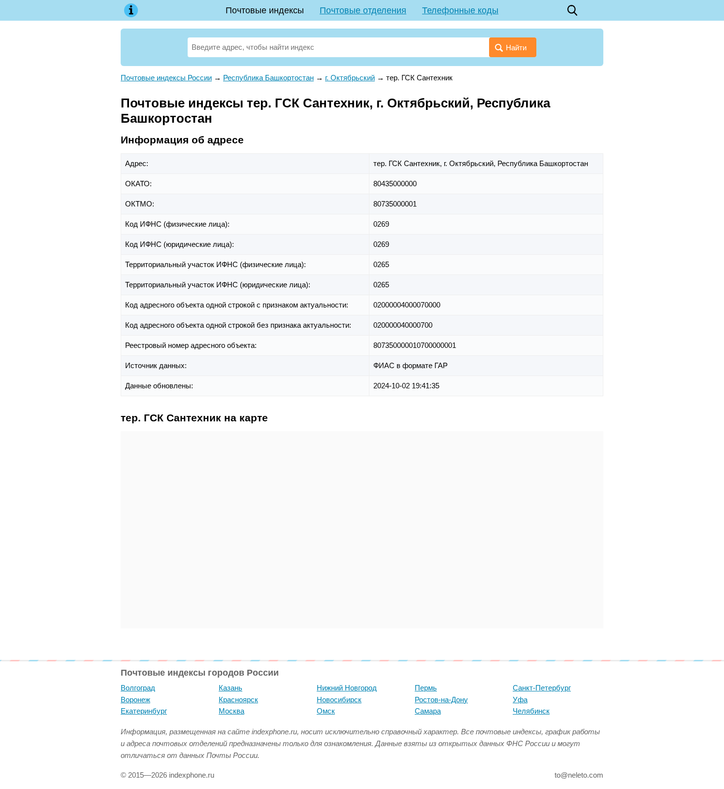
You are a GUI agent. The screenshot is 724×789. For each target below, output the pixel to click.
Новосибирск (339, 699)
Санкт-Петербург (542, 688)
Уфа (520, 699)
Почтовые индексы (265, 10)
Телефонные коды (460, 10)
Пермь (426, 688)
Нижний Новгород (347, 688)
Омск (326, 711)
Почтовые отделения (363, 10)
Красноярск (238, 699)
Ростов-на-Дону (441, 699)
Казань (230, 688)
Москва (231, 711)
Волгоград (138, 688)
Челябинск (531, 711)
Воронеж (135, 699)
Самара (428, 711)
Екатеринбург (144, 711)
